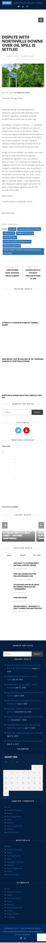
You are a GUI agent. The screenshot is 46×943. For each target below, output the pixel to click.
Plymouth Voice (12, 56)
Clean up (12, 229)
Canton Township (23, 801)
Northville (13, 224)
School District (13, 832)
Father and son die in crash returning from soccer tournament (26, 586)
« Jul (5, 797)
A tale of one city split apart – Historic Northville (16, 535)
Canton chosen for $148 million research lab (24, 575)
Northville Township (15, 862)
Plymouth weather (10, 506)
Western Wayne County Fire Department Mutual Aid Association (22, 251)
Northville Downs (10, 237)
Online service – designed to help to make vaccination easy (27, 607)
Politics (10, 829)
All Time (37, 555)
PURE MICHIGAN (20, 597)
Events (10, 813)
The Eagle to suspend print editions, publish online (26, 564)
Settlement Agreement (12, 246)
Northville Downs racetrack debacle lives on (22, 396)
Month (23, 555)
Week (9, 555)
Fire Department (14, 816)
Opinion (10, 823)
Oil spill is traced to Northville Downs (17, 201)
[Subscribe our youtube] (26, 430)
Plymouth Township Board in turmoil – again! (20, 323)
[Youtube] (23, 6)
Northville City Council (25, 233)
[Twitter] (18, 6)
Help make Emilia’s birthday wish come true (25, 733)
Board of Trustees (14, 810)
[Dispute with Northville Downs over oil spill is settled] (23, 75)
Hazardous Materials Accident (29, 229)
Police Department (15, 826)
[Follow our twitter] (18, 430)
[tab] (9, 555)
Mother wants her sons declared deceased (24, 741)
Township (11, 917)
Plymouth (23, 882)
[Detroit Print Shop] (23, 627)
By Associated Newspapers (22, 579)
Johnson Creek (9, 233)
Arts (8, 807)
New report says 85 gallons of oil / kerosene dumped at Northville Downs (22, 360)
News (4, 224)
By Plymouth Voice (19, 569)
